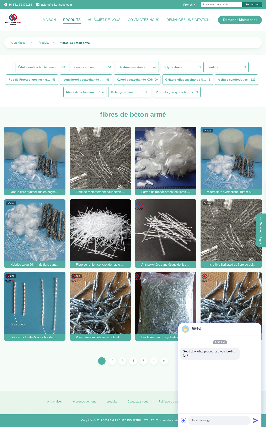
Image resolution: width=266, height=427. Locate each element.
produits (112, 401)
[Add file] (184, 420)
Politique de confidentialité (176, 401)
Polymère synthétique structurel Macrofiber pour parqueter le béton (100, 337)
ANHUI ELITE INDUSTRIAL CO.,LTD (132, 420)
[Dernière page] (164, 361)
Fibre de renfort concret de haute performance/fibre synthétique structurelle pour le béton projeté (100, 264)
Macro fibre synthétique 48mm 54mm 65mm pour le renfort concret (231, 192)
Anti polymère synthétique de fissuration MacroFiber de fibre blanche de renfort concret (165, 264)
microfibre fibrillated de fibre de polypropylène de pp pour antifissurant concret (231, 264)
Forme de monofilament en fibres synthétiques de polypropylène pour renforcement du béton (165, 192)
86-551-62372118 (20, 4)
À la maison (55, 401)
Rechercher (252, 4)
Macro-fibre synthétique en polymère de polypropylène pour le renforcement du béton (34, 192)
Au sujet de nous (104, 20)
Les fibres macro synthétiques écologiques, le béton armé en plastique (165, 337)
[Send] (255, 420)
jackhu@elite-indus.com (56, 4)
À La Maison (19, 42)
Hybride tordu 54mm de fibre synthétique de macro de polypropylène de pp (34, 264)
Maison (49, 20)
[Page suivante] (154, 361)
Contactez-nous (143, 20)
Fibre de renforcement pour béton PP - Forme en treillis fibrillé (100, 192)
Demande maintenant (240, 20)
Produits (72, 20)
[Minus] (255, 328)
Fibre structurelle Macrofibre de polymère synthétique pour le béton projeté (34, 337)
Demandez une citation (188, 20)
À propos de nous (84, 401)
